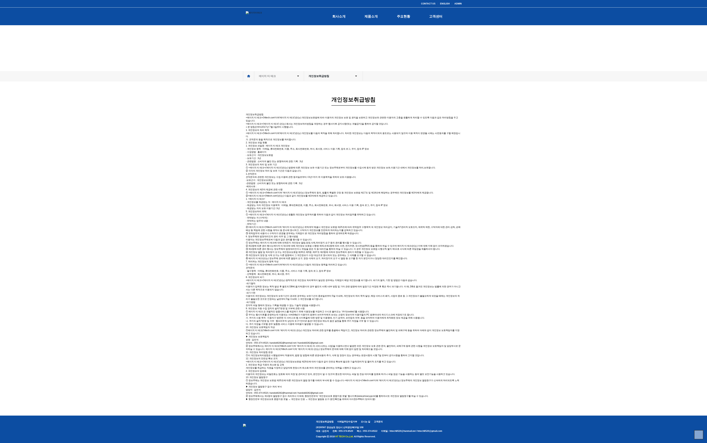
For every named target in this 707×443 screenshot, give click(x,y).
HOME (248, 76)
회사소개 (339, 16)
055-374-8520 (346, 431)
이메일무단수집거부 (347, 421)
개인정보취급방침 (325, 421)
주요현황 (403, 16)
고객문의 (378, 421)
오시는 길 (365, 421)
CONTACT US (428, 3)
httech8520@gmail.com (429, 431)
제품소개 (371, 16)
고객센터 (435, 16)
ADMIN (458, 3)
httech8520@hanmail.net (403, 431)
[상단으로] (698, 434)
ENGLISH (445, 3)
